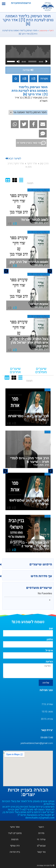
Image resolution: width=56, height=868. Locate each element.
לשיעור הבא (14, 158)
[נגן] (46, 61)
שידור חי (41, 839)
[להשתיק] (18, 61)
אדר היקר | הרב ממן (38, 189)
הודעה (49, 661)
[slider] (11, 61)
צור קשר (41, 852)
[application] (28, 61)
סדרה (47, 389)
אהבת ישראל (38, 305)
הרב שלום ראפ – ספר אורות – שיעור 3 (28, 418)
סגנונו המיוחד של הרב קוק (29, 263)
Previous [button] (49, 271)
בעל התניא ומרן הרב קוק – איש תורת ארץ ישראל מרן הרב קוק (28, 344)
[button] (4, 4)
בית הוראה (15, 852)
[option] (28, 271)
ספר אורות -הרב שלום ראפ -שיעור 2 (29, 502)
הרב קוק (44, 163)
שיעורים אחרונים (15, 370)
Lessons (43, 30)
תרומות (14, 839)
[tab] (41, 370)
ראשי (51, 30)
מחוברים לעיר (15, 833)
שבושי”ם (41, 846)
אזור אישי (15, 827)
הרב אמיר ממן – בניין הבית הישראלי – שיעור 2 (29, 546)
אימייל (49, 650)
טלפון (50, 639)
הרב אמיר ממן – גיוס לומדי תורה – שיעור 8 (29, 461)
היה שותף (15, 846)
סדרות (41, 833)
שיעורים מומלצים (41, 370)
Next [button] (6, 271)
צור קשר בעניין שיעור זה (29, 142)
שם (51, 628)
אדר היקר (32, 163)
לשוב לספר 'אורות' (34, 221)
